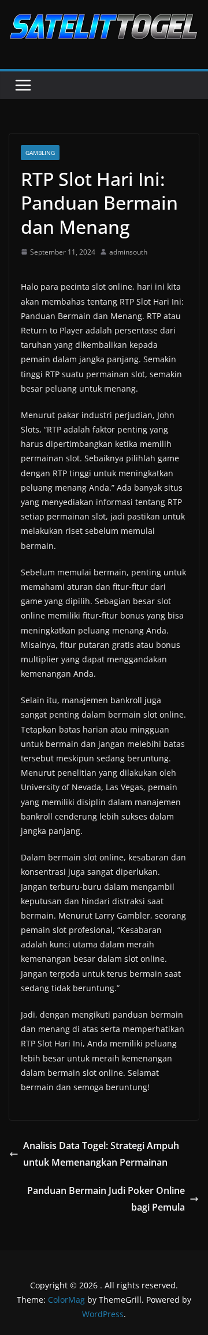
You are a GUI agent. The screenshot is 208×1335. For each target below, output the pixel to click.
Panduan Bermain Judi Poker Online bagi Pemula (106, 1198)
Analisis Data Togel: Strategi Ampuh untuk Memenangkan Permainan (101, 1154)
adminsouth (128, 252)
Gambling (40, 153)
